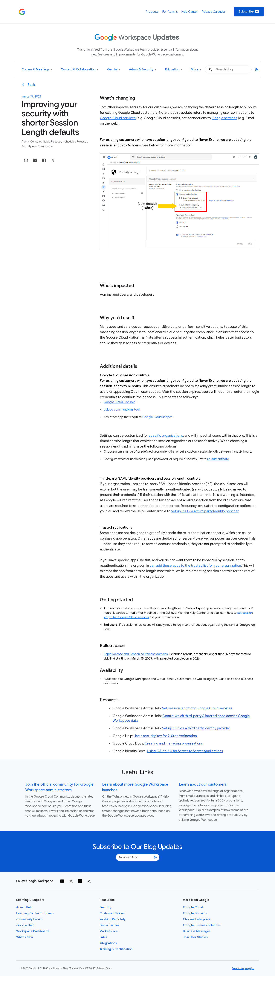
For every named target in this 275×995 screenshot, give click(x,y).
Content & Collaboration (79, 69)
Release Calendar (213, 12)
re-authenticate (218, 459)
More (196, 69)
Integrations (108, 943)
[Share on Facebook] (43, 160)
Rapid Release (52, 141)
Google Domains (195, 913)
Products (152, 12)
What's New (24, 937)
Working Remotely (113, 919)
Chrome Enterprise (196, 919)
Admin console (31, 141)
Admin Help (24, 907)
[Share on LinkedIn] (34, 160)
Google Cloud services (118, 118)
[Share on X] (52, 160)
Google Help (25, 925)
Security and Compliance (37, 146)
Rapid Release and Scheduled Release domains (136, 654)
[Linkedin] (80, 881)
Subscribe (249, 12)
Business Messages (196, 931)
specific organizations (166, 436)
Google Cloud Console (119, 402)
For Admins (170, 12)
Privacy (100, 968)
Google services (224, 118)
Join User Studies (195, 937)
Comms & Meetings (37, 69)
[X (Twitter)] (71, 881)
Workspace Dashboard (32, 931)
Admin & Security (142, 69)
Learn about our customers (203, 784)
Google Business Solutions (202, 925)
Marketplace (109, 931)
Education (173, 69)
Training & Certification (116, 949)
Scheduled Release (75, 141)
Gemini (113, 69)
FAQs (103, 937)
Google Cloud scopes (157, 417)
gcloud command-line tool (122, 409)
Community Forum (29, 919)
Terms (109, 968)
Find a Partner (109, 925)
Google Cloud (193, 907)
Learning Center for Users (35, 913)
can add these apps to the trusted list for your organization (195, 566)
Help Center (189, 12)
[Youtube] (62, 881)
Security (105, 907)
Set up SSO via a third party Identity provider (205, 511)
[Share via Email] (26, 160)
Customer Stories (112, 913)
